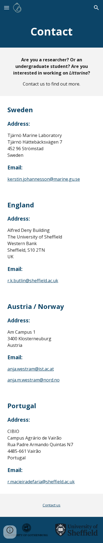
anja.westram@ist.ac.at (30, 369)
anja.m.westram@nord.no (33, 380)
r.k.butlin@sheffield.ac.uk (32, 281)
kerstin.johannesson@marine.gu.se (43, 179)
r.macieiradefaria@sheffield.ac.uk (41, 482)
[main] (51, 31)
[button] (6, 7)
